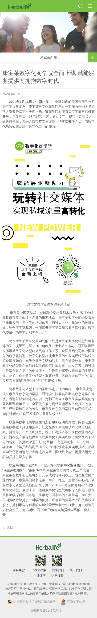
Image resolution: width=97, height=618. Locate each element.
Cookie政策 (38, 570)
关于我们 (76, 570)
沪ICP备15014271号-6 (46, 610)
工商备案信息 (76, 602)
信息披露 (57, 576)
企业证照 (39, 576)
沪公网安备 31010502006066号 (34, 602)
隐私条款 (19, 570)
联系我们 (58, 570)
